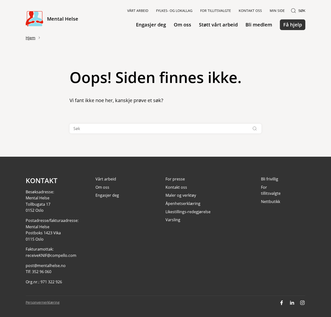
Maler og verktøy (181, 195)
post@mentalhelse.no (46, 265)
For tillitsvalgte (215, 10)
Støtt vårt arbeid (218, 24)
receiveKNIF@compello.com (51, 255)
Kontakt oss (250, 10)
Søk (301, 11)
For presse (175, 179)
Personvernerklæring (43, 302)
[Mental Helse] (34, 19)
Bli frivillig (269, 179)
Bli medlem (258, 24)
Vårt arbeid (137, 10)
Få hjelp (292, 24)
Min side (277, 10)
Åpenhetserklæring (183, 203)
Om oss (182, 24)
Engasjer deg (151, 24)
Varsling (173, 219)
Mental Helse (62, 19)
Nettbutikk (270, 201)
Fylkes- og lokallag (174, 10)
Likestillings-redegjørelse (188, 211)
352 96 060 (41, 271)
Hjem (30, 38)
